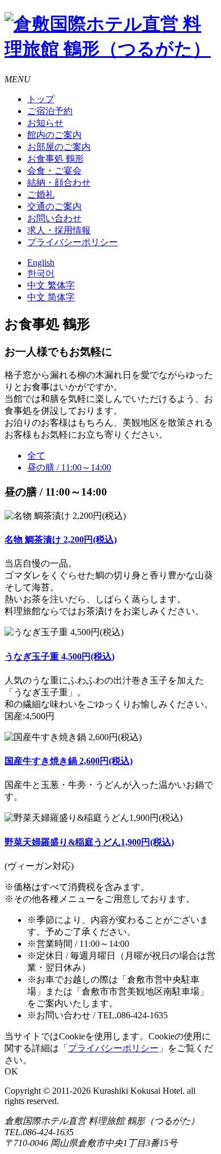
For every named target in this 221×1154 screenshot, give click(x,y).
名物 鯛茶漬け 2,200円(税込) (61, 539)
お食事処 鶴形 (55, 158)
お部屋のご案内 (59, 147)
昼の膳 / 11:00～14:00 (69, 467)
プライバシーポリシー (72, 242)
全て (36, 455)
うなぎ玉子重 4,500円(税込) (59, 656)
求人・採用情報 (59, 230)
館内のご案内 (54, 135)
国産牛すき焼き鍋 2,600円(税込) (69, 761)
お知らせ (45, 123)
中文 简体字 (51, 297)
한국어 (40, 273)
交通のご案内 (54, 206)
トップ (40, 99)
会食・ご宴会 (54, 170)
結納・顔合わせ (59, 182)
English (40, 262)
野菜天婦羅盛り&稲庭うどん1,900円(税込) (89, 842)
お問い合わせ (54, 218)
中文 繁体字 (51, 285)
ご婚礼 (40, 194)
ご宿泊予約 (50, 111)
